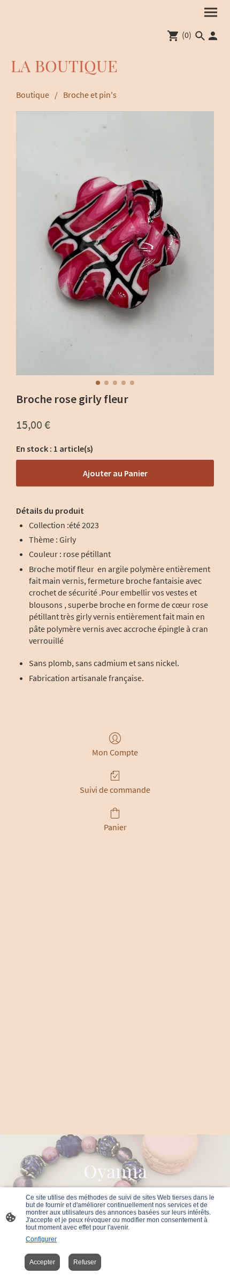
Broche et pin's (90, 94)
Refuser (84, 1262)
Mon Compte (115, 752)
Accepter (42, 1262)
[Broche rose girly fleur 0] (115, 243)
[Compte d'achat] (212, 35)
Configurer (41, 1239)
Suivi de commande (115, 789)
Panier (115, 827)
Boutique (32, 94)
